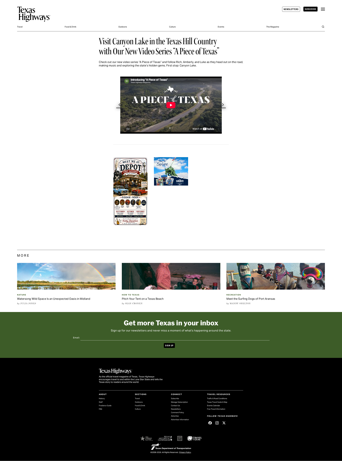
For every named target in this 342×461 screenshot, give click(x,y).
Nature (21, 295)
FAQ (100, 409)
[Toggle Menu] (323, 9)
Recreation (233, 295)
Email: (76, 337)
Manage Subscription (179, 402)
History (102, 398)
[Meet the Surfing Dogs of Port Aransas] (275, 288)
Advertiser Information (180, 419)
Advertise (175, 416)
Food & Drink (70, 26)
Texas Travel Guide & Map (217, 402)
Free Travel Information (216, 409)
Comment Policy (177, 412)
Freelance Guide (105, 405)
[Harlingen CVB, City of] (171, 183)
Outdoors (122, 26)
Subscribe (310, 9)
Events (221, 26)
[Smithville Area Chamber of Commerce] (130, 223)
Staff (101, 402)
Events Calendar (213, 405)
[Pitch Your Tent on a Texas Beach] (171, 288)
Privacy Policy (185, 452)
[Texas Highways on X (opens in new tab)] (224, 423)
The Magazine (272, 26)
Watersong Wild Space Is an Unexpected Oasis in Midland (53, 299)
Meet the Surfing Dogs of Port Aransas (250, 299)
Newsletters (291, 9)
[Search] (323, 27)
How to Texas (130, 295)
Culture (172, 26)
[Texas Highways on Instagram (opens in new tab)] (217, 423)
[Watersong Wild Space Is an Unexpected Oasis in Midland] (66, 288)
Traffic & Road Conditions (217, 398)
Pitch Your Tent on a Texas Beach (143, 299)
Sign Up (169, 345)
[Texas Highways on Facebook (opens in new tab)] (210, 423)
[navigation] (323, 9)
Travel (20, 26)
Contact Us (175, 405)
